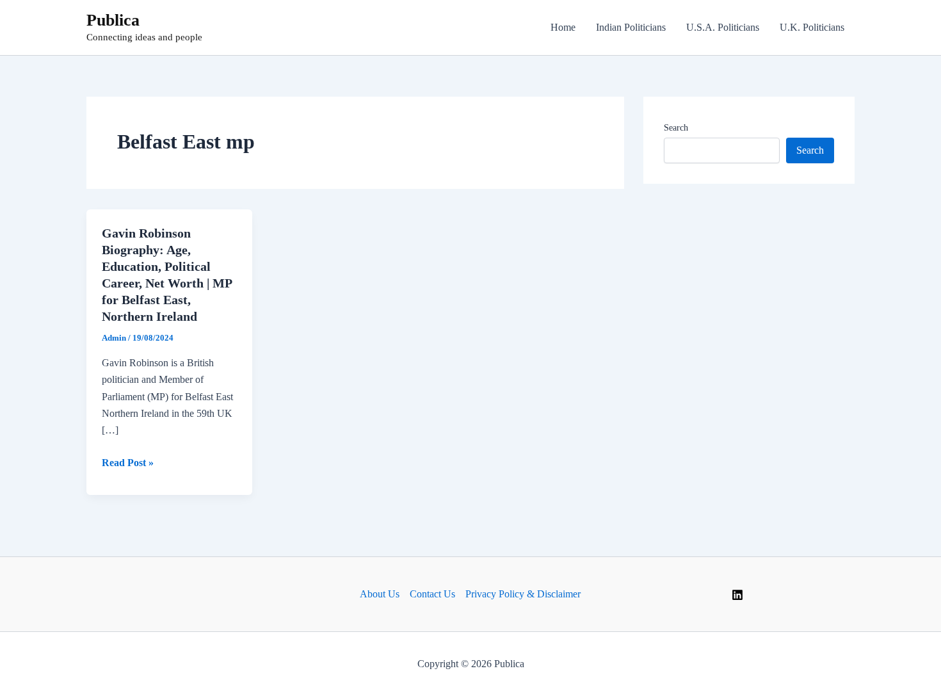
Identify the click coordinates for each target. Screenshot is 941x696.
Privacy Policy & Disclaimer (523, 593)
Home (563, 27)
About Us (379, 593)
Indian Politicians (631, 27)
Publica (113, 20)
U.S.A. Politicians (722, 27)
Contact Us (432, 593)
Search (676, 128)
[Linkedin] (737, 595)
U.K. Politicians (812, 27)
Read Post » (128, 464)
